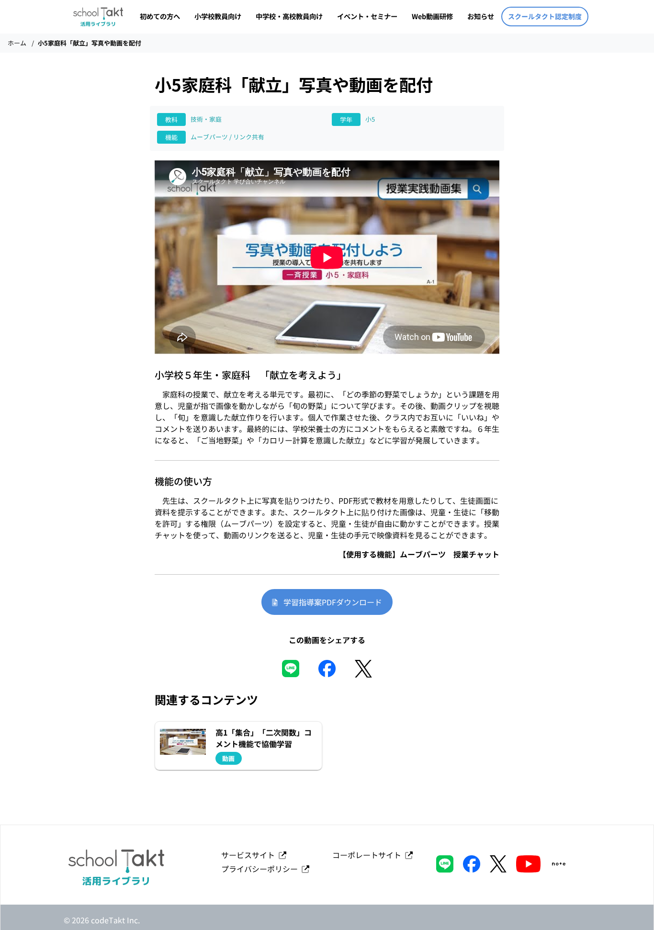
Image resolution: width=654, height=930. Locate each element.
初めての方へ (160, 16)
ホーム (17, 42)
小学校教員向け (217, 16)
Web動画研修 (432, 16)
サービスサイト (250, 855)
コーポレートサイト (368, 855)
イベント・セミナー (367, 16)
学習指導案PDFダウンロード (330, 602)
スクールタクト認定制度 (545, 16)
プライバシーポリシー (261, 868)
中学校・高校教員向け (289, 16)
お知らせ (480, 16)
